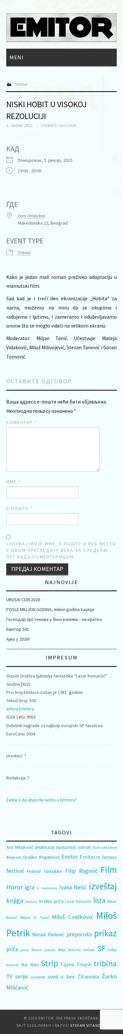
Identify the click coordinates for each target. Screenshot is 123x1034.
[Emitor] (61, 27)
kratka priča (51, 901)
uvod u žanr (61, 976)
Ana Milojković (19, 847)
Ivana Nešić (73, 887)
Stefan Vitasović (88, 1025)
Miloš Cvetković (72, 917)
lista (99, 900)
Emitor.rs (90, 857)
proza (24, 950)
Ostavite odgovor (58, 125)
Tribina (21, 84)
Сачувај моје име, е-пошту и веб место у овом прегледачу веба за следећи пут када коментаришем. (61, 550)
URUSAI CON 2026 (23, 600)
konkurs (31, 901)
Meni (17, 57)
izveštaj (103, 886)
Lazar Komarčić (78, 901)
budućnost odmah (73, 847)
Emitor (70, 856)
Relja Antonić (69, 950)
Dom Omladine (31, 216)
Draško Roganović (41, 857)
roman (89, 949)
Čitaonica (88, 976)
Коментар (21, 422)
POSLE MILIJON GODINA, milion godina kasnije (50, 609)
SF (101, 948)
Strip (49, 963)
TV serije (17, 976)
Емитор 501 (17, 629)
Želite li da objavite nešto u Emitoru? (41, 800)
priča (12, 949)
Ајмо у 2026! (18, 639)
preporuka (79, 934)
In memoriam (46, 888)
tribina (105, 963)
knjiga (14, 900)
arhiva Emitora (20, 709)
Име (13, 481)
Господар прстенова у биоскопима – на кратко (54, 619)
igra (29, 887)
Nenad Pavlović (48, 934)
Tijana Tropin (75, 964)
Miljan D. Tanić (34, 917)
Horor (14, 887)
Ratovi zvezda (43, 950)
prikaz (105, 933)
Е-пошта (19, 508)
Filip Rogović (81, 870)
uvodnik (38, 976)
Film (109, 869)
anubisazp (45, 847)
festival (15, 870)
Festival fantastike (44, 871)
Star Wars (29, 965)
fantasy (109, 857)
